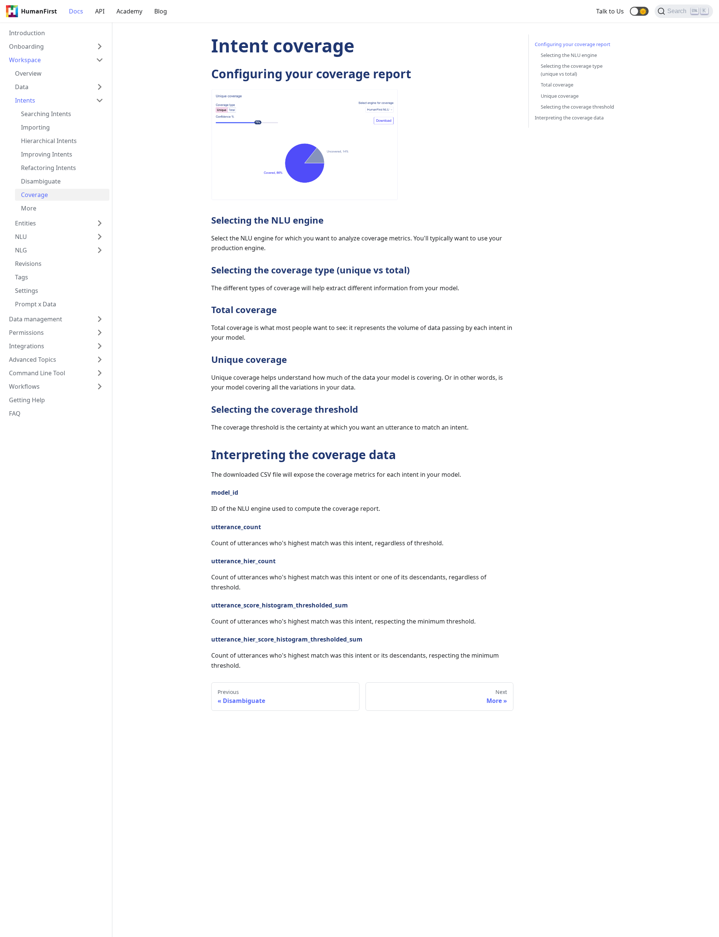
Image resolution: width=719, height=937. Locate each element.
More (28, 208)
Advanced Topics (32, 359)
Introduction (27, 33)
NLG (21, 250)
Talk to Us (610, 11)
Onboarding (26, 46)
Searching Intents (46, 114)
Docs (76, 11)
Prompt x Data (35, 304)
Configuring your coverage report (572, 44)
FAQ (15, 413)
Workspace (25, 60)
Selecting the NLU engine (569, 55)
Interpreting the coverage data (569, 117)
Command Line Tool (37, 373)
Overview (28, 73)
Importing (35, 127)
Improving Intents (46, 154)
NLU (21, 237)
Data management (35, 319)
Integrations (26, 346)
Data (21, 87)
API (99, 11)
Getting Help (27, 400)
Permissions (26, 332)
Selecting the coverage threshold (577, 106)
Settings (26, 290)
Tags (21, 277)
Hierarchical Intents (49, 141)
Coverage (34, 195)
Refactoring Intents (48, 168)
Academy (129, 11)
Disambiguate (41, 181)
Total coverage (557, 84)
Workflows (24, 386)
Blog (160, 11)
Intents (25, 100)
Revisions (28, 264)
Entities (25, 223)
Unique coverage (560, 96)
